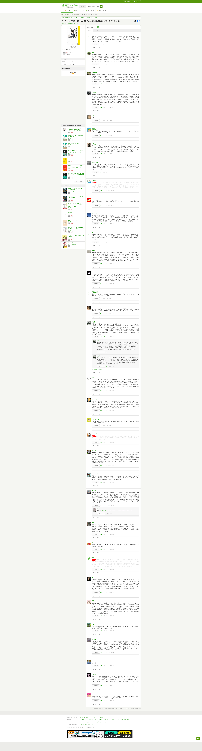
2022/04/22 (109, 120)
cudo (93, 660)
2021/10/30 (109, 425)
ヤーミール (95, 399)
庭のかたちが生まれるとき (73, 143)
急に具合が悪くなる (72, 242)
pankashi (94, 434)
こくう (93, 624)
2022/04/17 (111, 153)
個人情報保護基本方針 (91, 719)
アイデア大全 (70, 158)
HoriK (93, 250)
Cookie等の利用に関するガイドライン (107, 719)
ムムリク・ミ (95, 419)
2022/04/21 (111, 135)
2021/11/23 (111, 390)
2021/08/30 (111, 592)
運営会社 (82, 719)
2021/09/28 (111, 482)
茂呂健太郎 (95, 292)
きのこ (93, 52)
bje (92, 694)
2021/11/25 (111, 336)
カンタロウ (95, 674)
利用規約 (102, 717)
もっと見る (80, 181)
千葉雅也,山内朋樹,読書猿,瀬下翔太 (72, 14)
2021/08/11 (111, 652)
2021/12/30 (109, 298)
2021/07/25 (111, 700)
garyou (94, 639)
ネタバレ (96, 30)
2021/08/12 (111, 630)
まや (93, 557)
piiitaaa (94, 92)
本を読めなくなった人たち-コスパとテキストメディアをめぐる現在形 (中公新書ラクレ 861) (75, 205)
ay (92, 34)
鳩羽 (93, 601)
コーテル (94, 542)
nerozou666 (95, 272)
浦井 (93, 522)
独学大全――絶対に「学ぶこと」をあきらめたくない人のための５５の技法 (76, 174)
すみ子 (93, 322)
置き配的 (70, 212)
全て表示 (89, 30)
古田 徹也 (69, 230)
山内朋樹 (69, 138)
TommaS (94, 214)
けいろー (94, 490)
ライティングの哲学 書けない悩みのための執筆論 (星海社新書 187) (75, 128)
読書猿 (69, 153)
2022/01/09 (111, 263)
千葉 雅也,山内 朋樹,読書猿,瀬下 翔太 (75, 130)
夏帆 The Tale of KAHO (73, 220)
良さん (93, 232)
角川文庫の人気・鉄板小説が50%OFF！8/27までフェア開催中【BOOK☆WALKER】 (81, 17)
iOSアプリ (91, 724)
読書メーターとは (84, 717)
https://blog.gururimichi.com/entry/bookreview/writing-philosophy (117, 510)
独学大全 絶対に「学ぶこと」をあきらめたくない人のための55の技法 (75, 151)
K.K (93, 115)
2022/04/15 (111, 172)
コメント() (104, 83)
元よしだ (94, 129)
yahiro (93, 199)
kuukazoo (94, 450)
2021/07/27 (111, 685)
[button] (101, 6)
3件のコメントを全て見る (98, 369)
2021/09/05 (111, 569)
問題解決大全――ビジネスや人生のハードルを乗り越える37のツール (76, 166)
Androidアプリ (83, 724)
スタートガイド (94, 717)
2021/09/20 (111, 534)
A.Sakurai (94, 72)
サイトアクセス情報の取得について (125, 719)
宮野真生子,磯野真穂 (72, 244)
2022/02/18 (111, 223)
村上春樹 (69, 221)
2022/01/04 (111, 283)
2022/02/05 (111, 242)
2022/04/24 (111, 107)
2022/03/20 (111, 205)
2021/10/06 (111, 465)
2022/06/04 (111, 83)
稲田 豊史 (69, 207)
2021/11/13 (111, 410)
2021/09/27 (111, 505)
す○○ (93, 377)
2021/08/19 (111, 615)
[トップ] (62, 14)
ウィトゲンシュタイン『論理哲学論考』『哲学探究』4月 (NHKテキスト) (76, 228)
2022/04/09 (111, 190)
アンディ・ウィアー (72, 191)
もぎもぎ (94, 180)
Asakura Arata (96, 307)
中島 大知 (94, 144)
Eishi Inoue (95, 162)
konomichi (95, 474)
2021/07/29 (111, 665)
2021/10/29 (111, 442)
